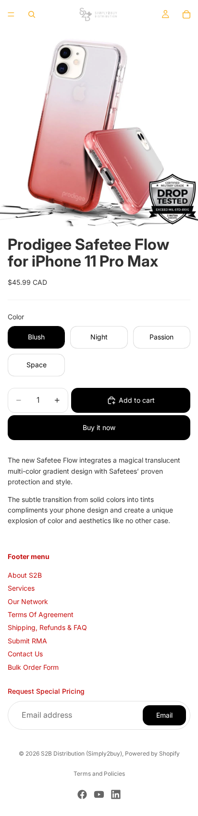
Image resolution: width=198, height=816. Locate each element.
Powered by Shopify (152, 753)
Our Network (28, 601)
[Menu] (11, 14)
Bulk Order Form (33, 667)
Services (21, 588)
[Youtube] (99, 794)
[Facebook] (82, 794)
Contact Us (25, 654)
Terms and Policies (99, 773)
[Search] (31, 14)
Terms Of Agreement (41, 614)
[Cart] (186, 14)
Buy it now (99, 427)
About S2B (25, 575)
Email (164, 715)
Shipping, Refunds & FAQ (47, 627)
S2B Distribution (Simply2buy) (81, 753)
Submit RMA (27, 641)
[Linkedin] (116, 794)
